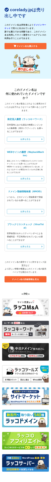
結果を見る (25, 139)
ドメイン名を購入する (27, 46)
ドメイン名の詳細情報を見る (25, 279)
